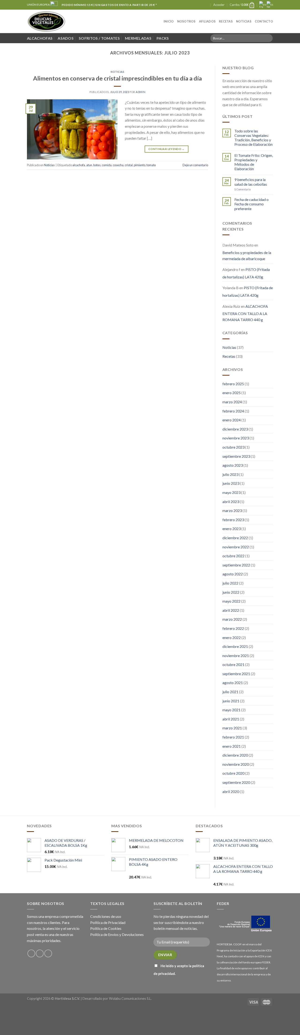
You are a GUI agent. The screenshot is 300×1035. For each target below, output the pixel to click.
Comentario (242, 189)
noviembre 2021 (235, 655)
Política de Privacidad (107, 922)
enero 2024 (231, 420)
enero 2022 (231, 637)
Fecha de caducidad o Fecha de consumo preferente (251, 204)
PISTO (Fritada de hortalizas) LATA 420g (246, 273)
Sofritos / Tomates (99, 38)
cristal (129, 165)
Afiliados (207, 21)
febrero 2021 (233, 737)
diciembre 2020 (235, 755)
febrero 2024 (233, 411)
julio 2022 (230, 583)
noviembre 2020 (235, 764)
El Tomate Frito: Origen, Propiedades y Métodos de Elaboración (253, 162)
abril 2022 (230, 610)
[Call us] (206, 5)
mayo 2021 (231, 710)
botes (97, 165)
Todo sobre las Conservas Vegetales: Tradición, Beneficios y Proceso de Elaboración (253, 138)
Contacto (264, 21)
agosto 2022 (232, 574)
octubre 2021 (233, 664)
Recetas (226, 21)
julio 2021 (230, 691)
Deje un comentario (195, 165)
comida (107, 165)
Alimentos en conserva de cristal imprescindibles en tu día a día (117, 78)
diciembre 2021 (235, 646)
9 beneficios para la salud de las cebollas (250, 181)
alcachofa (78, 165)
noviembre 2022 (235, 547)
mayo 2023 (231, 492)
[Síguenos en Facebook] (197, 5)
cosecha (118, 165)
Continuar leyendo (166, 149)
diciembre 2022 (235, 537)
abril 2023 (230, 501)
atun (89, 165)
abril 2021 (230, 719)
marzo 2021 (232, 728)
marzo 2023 (232, 510)
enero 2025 (231, 392)
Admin (140, 91)
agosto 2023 (232, 465)
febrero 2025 (233, 383)
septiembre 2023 (236, 456)
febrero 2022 (233, 628)
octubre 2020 (233, 773)
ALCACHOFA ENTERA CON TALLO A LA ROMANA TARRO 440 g (245, 313)
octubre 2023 (233, 447)
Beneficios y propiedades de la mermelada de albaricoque (246, 255)
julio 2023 (230, 474)
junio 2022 (230, 592)
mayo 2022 (231, 601)
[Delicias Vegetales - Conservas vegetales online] (46, 21)
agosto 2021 (232, 682)
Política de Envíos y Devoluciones (117, 934)
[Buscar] (268, 38)
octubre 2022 (233, 556)
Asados (66, 38)
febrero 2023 (233, 519)
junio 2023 (230, 483)
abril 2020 (230, 791)
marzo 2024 (232, 402)
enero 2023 (231, 528)
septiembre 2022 (236, 565)
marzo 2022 (232, 619)
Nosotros (186, 21)
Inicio (169, 21)
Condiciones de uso (105, 916)
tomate (151, 165)
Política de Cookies (105, 928)
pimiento (139, 165)
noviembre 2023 (235, 438)
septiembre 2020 (236, 782)
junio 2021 (230, 701)
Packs (163, 38)
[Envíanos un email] (202, 5)
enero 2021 (231, 746)
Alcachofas (39, 38)
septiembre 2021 (236, 673)
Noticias (243, 21)
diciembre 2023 (235, 429)
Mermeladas (138, 38)
